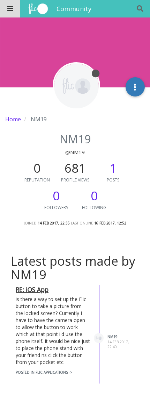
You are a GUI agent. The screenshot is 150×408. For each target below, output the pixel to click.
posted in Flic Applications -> (44, 372)
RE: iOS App (32, 289)
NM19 (112, 336)
